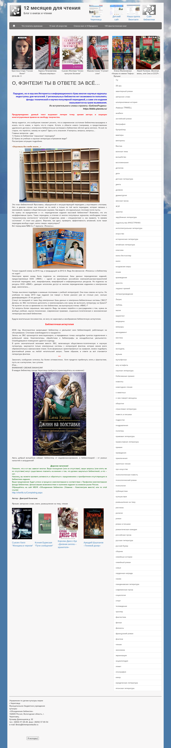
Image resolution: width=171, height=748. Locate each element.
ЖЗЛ (118, 206)
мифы (118, 343)
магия (118, 310)
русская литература (124, 540)
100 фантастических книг (116, 25)
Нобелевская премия (125, 376)
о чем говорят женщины (126, 398)
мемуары (120, 326)
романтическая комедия (126, 529)
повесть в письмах (124, 414)
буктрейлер (121, 129)
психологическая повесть (127, 474)
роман (118, 518)
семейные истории (124, 556)
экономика (120, 649)
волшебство (121, 157)
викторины (120, 140)
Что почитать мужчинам (32, 25)
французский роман (124, 633)
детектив (119, 167)
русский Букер (122, 545)
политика (120, 430)
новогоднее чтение (124, 387)
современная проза (124, 589)
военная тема (122, 151)
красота (119, 282)
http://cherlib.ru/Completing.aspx (27, 492)
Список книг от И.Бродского (86, 25)
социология (121, 595)
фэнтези (119, 639)
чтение (119, 644)
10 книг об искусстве (58, 25)
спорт (118, 600)
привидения (121, 452)
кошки (118, 272)
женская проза (122, 200)
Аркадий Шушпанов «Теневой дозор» (93, 544)
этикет (118, 666)
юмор (118, 677)
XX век (118, 85)
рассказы (120, 507)
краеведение (121, 277)
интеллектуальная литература (129, 228)
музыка (119, 354)
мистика (119, 337)
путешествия (121, 496)
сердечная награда (124, 573)
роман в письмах (123, 523)
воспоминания (122, 162)
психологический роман (126, 480)
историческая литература (127, 239)
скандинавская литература (127, 584)
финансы (120, 628)
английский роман (124, 118)
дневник (119, 189)
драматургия (121, 195)
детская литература (124, 178)
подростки (120, 419)
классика (119, 250)
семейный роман (123, 562)
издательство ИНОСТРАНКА (128, 222)
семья (118, 567)
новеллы (119, 381)
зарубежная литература (126, 217)
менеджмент (121, 332)
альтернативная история (126, 102)
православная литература (127, 441)
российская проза (123, 534)
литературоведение (124, 293)
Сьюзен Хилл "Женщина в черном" (22, 544)
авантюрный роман (124, 91)
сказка (118, 578)
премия (119, 447)
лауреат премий (123, 288)
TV (117, 80)
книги (118, 261)
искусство (120, 233)
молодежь (120, 348)
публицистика (122, 491)
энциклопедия (122, 660)
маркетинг (120, 315)
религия (119, 513)
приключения (121, 458)
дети (118, 173)
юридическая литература (127, 682)
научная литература (124, 370)
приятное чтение (123, 463)
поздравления (122, 425)
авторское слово (123, 96)
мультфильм (121, 359)
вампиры (120, 135)
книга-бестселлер (123, 255)
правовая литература (125, 436)
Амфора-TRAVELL (124, 107)
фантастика (121, 617)
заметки (119, 211)
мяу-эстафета (122, 365)
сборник (119, 551)
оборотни (120, 403)
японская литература (125, 688)
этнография (121, 671)
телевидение (121, 606)
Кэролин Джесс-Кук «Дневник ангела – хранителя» (67, 544)
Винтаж (119, 146)
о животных (121, 392)
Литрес (119, 299)
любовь (119, 304)
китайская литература (125, 244)
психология (121, 485)
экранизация (121, 655)
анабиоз (119, 113)
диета (118, 184)
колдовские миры (123, 266)
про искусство (122, 469)
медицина (120, 321)
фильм (119, 622)
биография (120, 124)
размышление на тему (125, 502)
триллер (119, 611)
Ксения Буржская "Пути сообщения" (44, 544)
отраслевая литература (126, 408)
